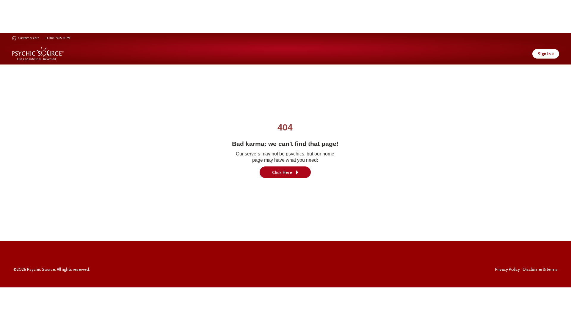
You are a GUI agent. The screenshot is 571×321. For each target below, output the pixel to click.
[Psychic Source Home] (38, 54)
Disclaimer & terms (540, 269)
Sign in (546, 54)
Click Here (282, 172)
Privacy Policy (507, 269)
